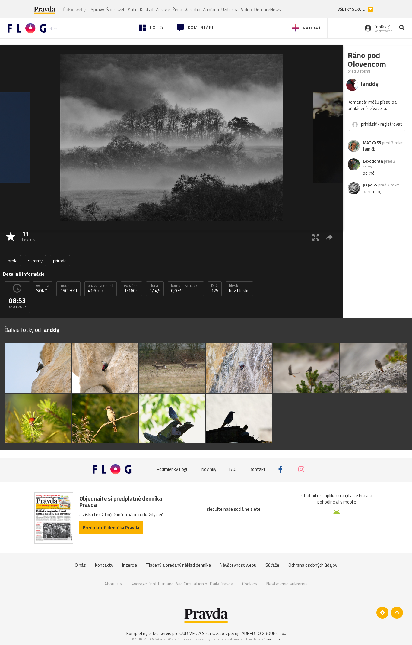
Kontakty (104, 565)
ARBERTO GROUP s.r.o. (263, 633)
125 (214, 288)
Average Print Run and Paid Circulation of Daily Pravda (182, 584)
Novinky (208, 469)
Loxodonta (373, 161)
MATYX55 (372, 143)
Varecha (192, 9)
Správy (97, 9)
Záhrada (211, 9)
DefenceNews (267, 9)
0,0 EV (186, 288)
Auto (133, 9)
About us (113, 584)
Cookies (249, 584)
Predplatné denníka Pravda (111, 527)
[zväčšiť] (315, 237)
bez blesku (239, 288)
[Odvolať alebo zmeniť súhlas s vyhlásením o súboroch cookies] (382, 613)
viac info (273, 639)
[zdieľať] (329, 237)
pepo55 (370, 185)
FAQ (233, 469)
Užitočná (230, 9)
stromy (35, 260)
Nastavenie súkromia (287, 584)
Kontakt (258, 469)
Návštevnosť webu (238, 565)
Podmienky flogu (173, 469)
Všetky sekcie (352, 9)
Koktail (146, 9)
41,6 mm (100, 288)
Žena (177, 9)
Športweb (115, 9)
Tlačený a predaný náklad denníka (178, 565)
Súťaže (272, 565)
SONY (42, 288)
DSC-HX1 (68, 288)
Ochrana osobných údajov (312, 565)
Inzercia (129, 565)
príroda (60, 260)
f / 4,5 (154, 288)
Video (246, 9)
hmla (12, 260)
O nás (80, 565)
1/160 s (131, 288)
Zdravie (163, 9)
